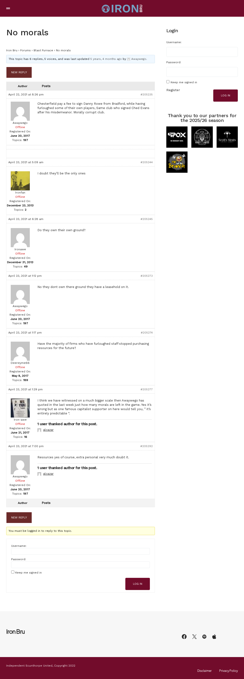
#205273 (147, 275)
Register (173, 90)
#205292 (146, 446)
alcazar (48, 430)
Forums (25, 50)
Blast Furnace (43, 50)
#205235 (147, 94)
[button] (8, 8)
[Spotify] (204, 636)
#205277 (147, 389)
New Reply (19, 72)
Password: (18, 559)
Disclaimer (204, 670)
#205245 (147, 219)
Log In (137, 583)
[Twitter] (194, 636)
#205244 (147, 162)
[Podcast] (214, 636)
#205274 (147, 332)
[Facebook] (184, 636)
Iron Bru (11, 50)
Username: (18, 546)
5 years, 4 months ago (106, 59)
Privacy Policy (228, 670)
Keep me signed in (28, 572)
